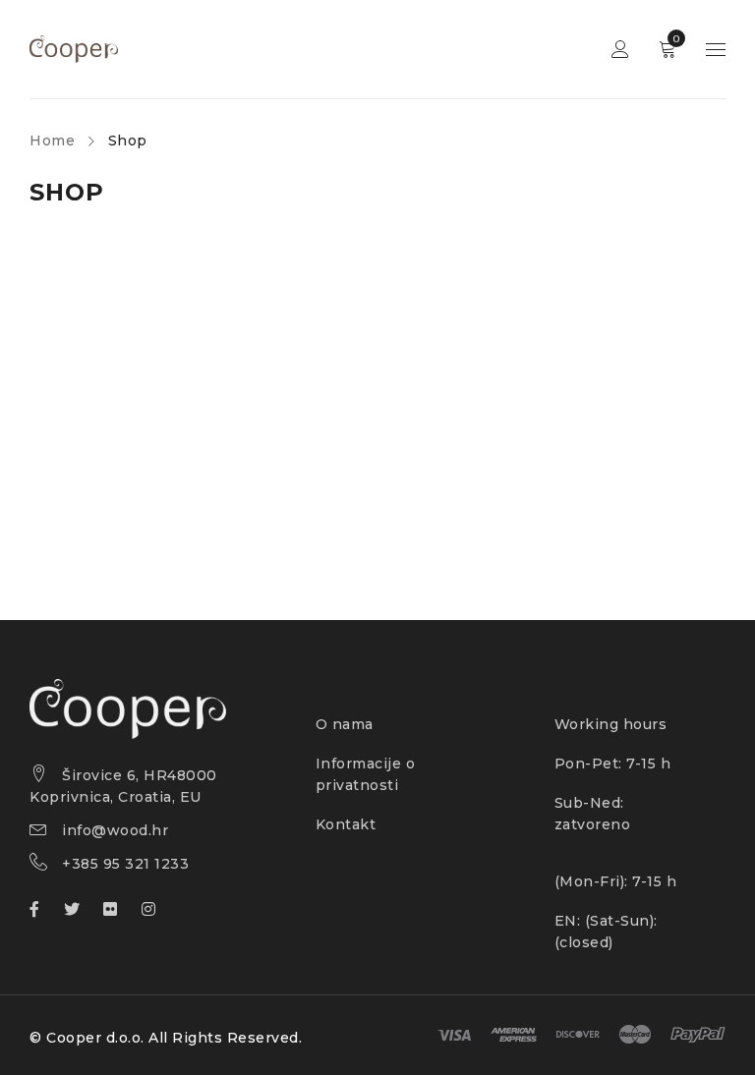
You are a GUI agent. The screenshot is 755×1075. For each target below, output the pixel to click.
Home (52, 140)
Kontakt (346, 824)
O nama (345, 724)
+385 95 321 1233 (125, 864)
